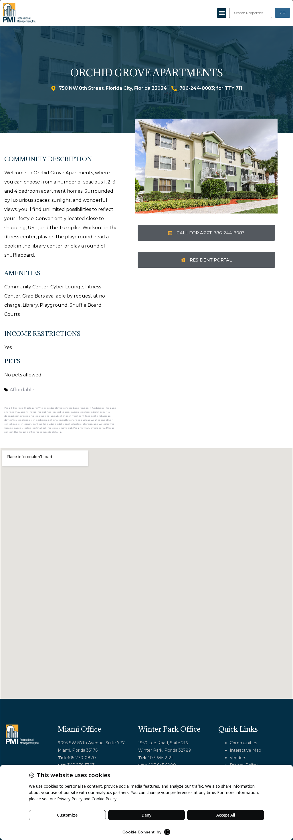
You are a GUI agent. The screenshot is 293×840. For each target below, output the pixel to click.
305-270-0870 (81, 757)
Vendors (238, 757)
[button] (221, 13)
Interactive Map (245, 750)
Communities (243, 742)
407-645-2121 (160, 757)
